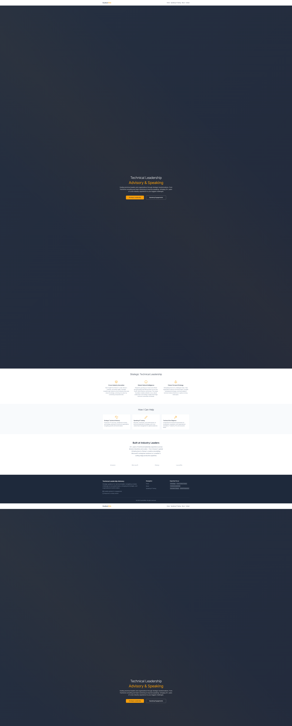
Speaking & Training (176, 2)
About (183, 2)
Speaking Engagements (156, 197)
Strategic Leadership (135, 197)
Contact (187, 2)
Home (168, 2)
